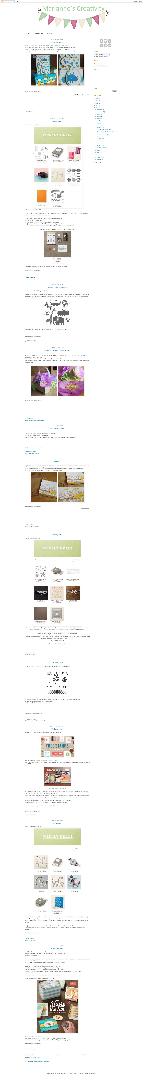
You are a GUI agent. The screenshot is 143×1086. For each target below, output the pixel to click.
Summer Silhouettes (34, 526)
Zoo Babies (32, 113)
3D (29, 420)
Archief (50, 34)
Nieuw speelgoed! (57, 948)
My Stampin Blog (85, 94)
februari (99, 157)
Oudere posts (86, 1054)
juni (98, 123)
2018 (97, 101)
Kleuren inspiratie (57, 42)
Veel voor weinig (57, 729)
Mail (54, 806)
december (100, 109)
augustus (99, 118)
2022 (97, 98)
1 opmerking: (29, 524)
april (98, 152)
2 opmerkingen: (30, 111)
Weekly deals (57, 121)
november (100, 112)
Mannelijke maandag (57, 428)
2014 (97, 162)
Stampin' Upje (32, 341)
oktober (99, 114)
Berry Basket (34, 420)
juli (98, 121)
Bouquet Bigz (41, 420)
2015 (97, 107)
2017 (97, 103)
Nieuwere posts (29, 1054)
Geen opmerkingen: (31, 277)
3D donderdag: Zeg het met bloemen (57, 350)
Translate (106, 56)
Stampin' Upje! (57, 663)
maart (98, 155)
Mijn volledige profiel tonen (101, 66)
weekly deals (32, 279)
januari (99, 159)
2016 (97, 105)
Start (28, 34)
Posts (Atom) (36, 1057)
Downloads (38, 34)
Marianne (98, 63)
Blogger (93, 1073)
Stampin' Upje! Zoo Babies (57, 287)
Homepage (58, 1054)
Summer (57, 462)
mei (98, 150)
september (100, 116)
